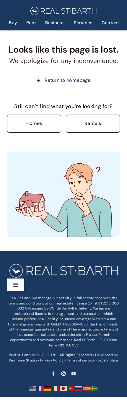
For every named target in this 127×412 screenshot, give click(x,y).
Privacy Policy (52, 360)
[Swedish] (94, 388)
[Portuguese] (71, 388)
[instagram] (63, 374)
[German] (48, 388)
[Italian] (56, 388)
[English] (33, 388)
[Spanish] (86, 388)
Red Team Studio (23, 360)
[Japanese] (63, 388)
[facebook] (53, 374)
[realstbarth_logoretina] (63, 8)
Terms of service (81, 360)
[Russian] (79, 388)
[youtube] (73, 374)
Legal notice (107, 360)
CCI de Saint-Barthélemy (70, 308)
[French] (40, 388)
